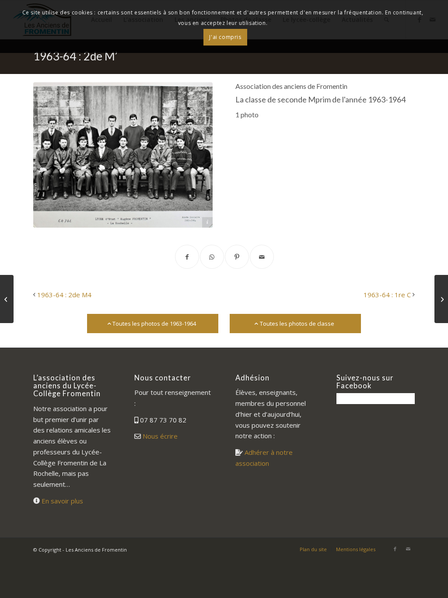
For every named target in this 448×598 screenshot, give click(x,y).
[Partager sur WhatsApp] (212, 257)
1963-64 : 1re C (387, 294)
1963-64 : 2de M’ (75, 56)
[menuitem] (313, 549)
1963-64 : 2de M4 (64, 294)
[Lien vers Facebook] (395, 549)
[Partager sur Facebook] (187, 257)
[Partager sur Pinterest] (237, 257)
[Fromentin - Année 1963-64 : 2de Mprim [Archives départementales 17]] (123, 155)
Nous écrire (160, 436)
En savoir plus (62, 500)
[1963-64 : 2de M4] (7, 299)
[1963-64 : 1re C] (441, 299)
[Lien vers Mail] (408, 549)
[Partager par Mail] (262, 257)
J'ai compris (225, 37)
